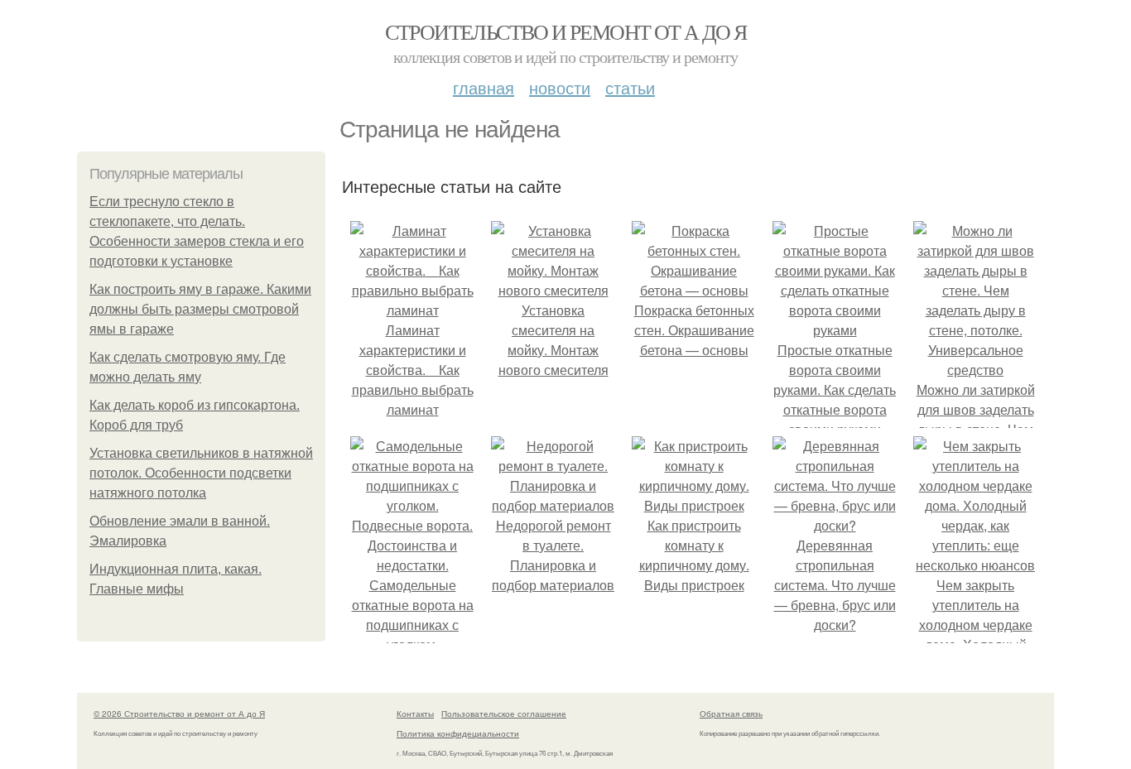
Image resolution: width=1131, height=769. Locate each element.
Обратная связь (731, 713)
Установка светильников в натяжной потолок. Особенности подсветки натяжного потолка (201, 473)
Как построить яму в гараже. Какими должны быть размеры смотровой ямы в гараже (200, 309)
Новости (559, 87)
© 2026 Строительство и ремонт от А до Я (179, 713)
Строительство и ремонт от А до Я (566, 31)
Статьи (630, 87)
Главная (483, 87)
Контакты (415, 713)
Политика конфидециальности (458, 733)
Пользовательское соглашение (503, 713)
